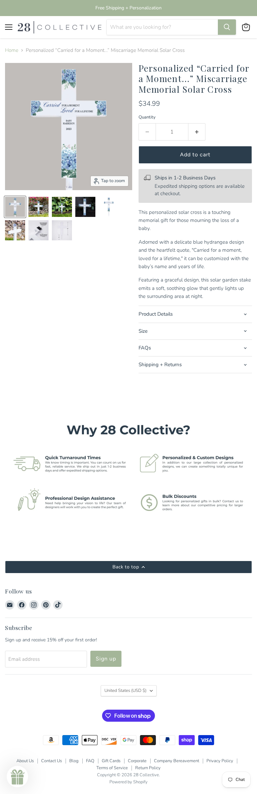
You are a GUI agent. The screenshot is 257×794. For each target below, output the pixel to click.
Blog (74, 761)
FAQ (90, 761)
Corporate (137, 761)
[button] (17, 776)
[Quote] (108, 207)
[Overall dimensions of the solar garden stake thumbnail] (62, 230)
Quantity (147, 117)
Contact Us (51, 761)
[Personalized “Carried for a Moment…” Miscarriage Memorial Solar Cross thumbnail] (15, 207)
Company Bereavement (176, 761)
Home (11, 50)
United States (125, 691)
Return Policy (148, 768)
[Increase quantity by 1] (196, 132)
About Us (25, 761)
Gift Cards (111, 761)
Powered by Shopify (128, 782)
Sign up (106, 658)
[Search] (227, 27)
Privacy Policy (219, 761)
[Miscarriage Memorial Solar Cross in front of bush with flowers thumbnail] (38, 207)
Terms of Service (112, 768)
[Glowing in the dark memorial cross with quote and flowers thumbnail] (85, 207)
